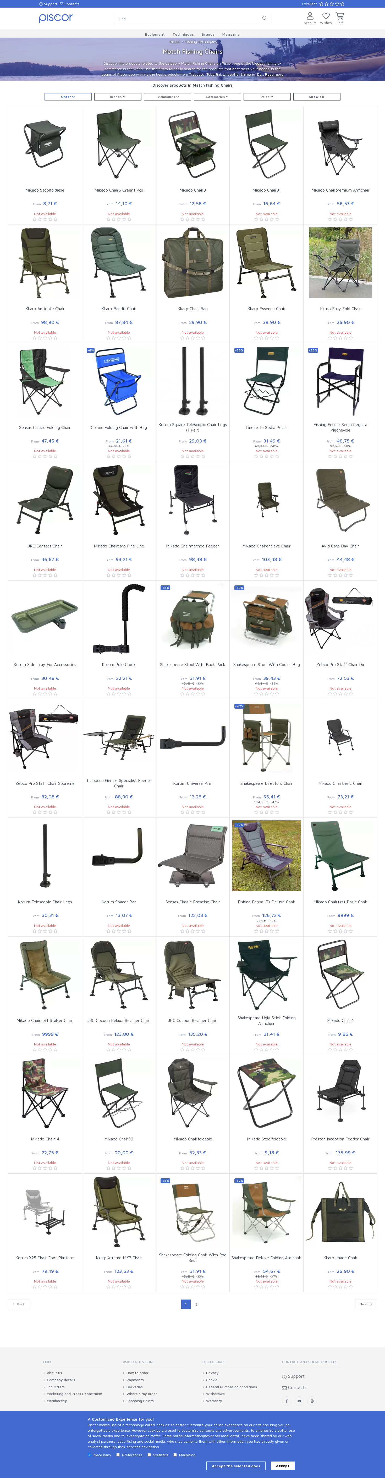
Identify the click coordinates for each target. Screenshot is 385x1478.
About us (54, 1373)
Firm (47, 1361)
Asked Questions (139, 1361)
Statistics (160, 1455)
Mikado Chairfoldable (192, 1139)
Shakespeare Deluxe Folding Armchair (266, 1257)
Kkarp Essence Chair (266, 308)
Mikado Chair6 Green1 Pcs (119, 190)
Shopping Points (140, 1401)
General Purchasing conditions (231, 1387)
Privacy (212, 1373)
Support (50, 4)
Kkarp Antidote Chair (45, 308)
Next (364, 1304)
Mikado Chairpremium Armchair (340, 190)
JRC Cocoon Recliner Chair (192, 1020)
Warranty (214, 1401)
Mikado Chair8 (192, 190)
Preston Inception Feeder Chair (340, 1139)
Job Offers (56, 1387)
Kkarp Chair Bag (193, 308)
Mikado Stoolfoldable (44, 190)
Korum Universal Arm (192, 783)
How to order (137, 1373)
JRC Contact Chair (45, 546)
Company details (61, 1380)
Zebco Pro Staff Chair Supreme (45, 783)
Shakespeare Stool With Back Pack (192, 664)
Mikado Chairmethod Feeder (192, 546)
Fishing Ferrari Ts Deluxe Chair (266, 901)
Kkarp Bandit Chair (118, 308)
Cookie (211, 1380)
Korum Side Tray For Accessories (45, 664)
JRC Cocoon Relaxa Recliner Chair (118, 1020)
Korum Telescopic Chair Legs (45, 901)
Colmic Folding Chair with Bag (119, 427)
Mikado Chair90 (118, 1139)
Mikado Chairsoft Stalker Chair (44, 1020)
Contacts (71, 4)
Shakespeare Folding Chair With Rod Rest (193, 1257)
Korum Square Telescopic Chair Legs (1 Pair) (192, 427)
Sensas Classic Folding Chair (45, 427)
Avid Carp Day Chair (340, 546)
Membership (57, 1401)
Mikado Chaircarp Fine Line (119, 546)
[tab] (73, 1363)
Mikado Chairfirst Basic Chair (340, 901)
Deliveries (134, 1387)
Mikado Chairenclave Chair (266, 546)
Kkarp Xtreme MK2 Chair (119, 1257)
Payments (135, 1380)
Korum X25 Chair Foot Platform (45, 1257)
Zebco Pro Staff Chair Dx (340, 664)
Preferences (132, 1455)
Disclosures (214, 1361)
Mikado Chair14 (45, 1139)
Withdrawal (216, 1394)
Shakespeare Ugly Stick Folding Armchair (267, 1020)
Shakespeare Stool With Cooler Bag (266, 664)
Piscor (175, 41)
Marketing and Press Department (75, 1394)
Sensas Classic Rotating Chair (193, 901)
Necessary (102, 1455)
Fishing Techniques (201, 41)
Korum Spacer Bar (119, 901)
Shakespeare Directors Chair (266, 783)
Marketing (187, 1455)
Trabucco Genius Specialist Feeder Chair (118, 783)
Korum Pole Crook (119, 664)
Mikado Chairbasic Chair (340, 783)
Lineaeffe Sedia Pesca (267, 427)
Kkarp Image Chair (340, 1257)
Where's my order (141, 1394)
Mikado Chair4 (340, 1020)
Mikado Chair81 (266, 190)
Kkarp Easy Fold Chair (340, 308)
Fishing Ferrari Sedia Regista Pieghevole (340, 427)
